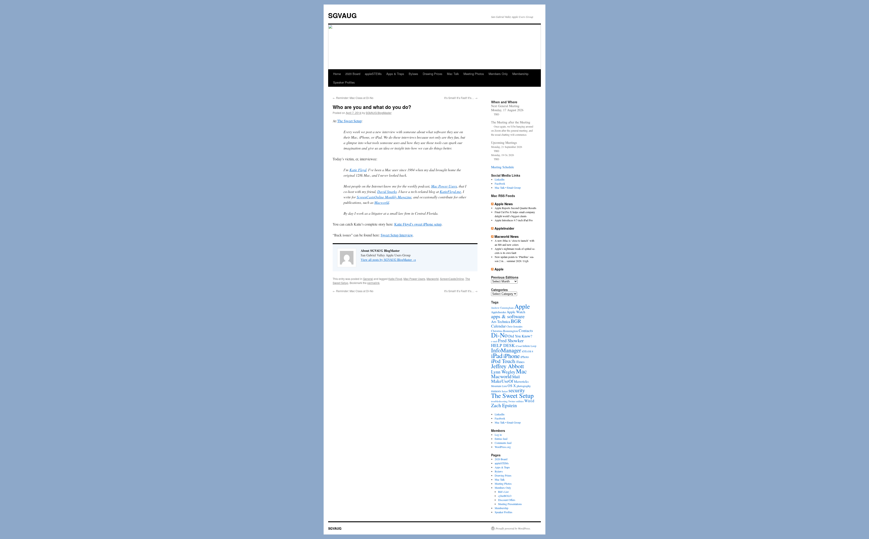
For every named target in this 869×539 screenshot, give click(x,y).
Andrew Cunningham (502, 307)
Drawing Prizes (432, 74)
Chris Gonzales (514, 326)
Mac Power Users (444, 186)
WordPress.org (503, 447)
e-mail (494, 341)
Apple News (503, 204)
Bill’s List (503, 491)
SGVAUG (342, 15)
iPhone (511, 356)
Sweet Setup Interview (397, 235)
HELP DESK (503, 345)
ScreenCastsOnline (452, 279)
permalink (373, 283)
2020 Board (352, 74)
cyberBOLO (504, 496)
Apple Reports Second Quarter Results (515, 208)
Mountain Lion (499, 386)
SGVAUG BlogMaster (379, 113)
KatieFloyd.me (450, 191)
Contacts (526, 330)
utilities (520, 401)
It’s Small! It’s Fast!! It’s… (460, 98)
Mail (516, 376)
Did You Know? (520, 336)
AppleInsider (504, 228)
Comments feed (503, 443)
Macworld (381, 202)
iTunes (520, 361)
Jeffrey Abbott (507, 366)
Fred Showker (511, 340)
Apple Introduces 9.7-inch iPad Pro (514, 220)
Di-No (499, 335)
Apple (499, 269)
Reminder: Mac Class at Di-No (353, 98)
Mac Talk (453, 74)
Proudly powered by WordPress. (513, 528)
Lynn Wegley (503, 371)
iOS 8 (530, 351)
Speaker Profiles (344, 82)
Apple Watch (516, 311)
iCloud (519, 346)
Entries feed (501, 438)
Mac (521, 371)
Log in (498, 434)
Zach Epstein (504, 405)
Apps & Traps (395, 74)
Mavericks (521, 381)
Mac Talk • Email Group (508, 187)
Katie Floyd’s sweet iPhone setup (418, 224)
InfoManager (506, 350)
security (517, 390)
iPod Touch (503, 361)
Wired (529, 400)
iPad (497, 355)
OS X (512, 385)
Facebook (500, 183)
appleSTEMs (373, 74)
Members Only (498, 74)
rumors (496, 390)
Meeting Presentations (510, 504)
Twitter (512, 401)
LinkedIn (499, 179)
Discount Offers (506, 500)
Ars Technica (500, 321)
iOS (524, 351)
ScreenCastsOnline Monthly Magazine (384, 197)
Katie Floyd (357, 169)
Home (337, 74)
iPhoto (524, 357)
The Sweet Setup (349, 120)
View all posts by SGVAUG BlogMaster (388, 259)
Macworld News (506, 236)
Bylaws (413, 74)
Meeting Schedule (502, 167)
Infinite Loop (529, 346)
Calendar (498, 326)
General (368, 279)
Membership (520, 74)
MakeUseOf (502, 381)
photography (524, 386)
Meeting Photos (473, 74)
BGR (516, 321)
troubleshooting (499, 401)
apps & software (508, 316)
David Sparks (387, 191)
